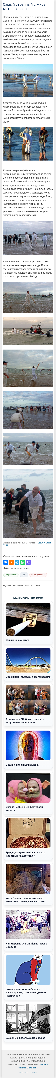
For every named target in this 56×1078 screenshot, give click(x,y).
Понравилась (11, 575)
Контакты (23, 1072)
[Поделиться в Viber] (28, 562)
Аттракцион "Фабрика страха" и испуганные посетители (25, 720)
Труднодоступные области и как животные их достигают (25, 854)
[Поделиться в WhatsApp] (22, 562)
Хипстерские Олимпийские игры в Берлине (26, 945)
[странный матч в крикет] (28, 143)
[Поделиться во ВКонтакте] (5, 562)
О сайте (33, 1072)
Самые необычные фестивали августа (24, 808)
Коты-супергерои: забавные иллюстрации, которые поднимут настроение (26, 992)
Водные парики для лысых (22, 764)
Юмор (5, 545)
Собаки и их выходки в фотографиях (28, 676)
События (41, 543)
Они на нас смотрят (17, 640)
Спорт (48, 543)
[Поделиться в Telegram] (17, 562)
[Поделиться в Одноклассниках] (11, 562)
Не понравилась (38, 575)
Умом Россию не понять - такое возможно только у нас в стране (25, 899)
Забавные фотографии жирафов (25, 1038)
